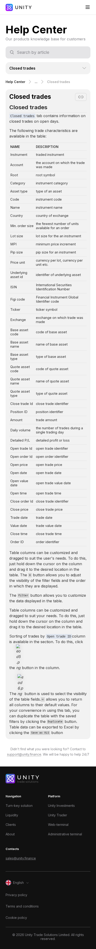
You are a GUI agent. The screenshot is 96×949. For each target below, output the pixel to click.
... (36, 82)
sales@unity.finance (21, 858)
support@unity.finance (24, 754)
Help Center (15, 82)
